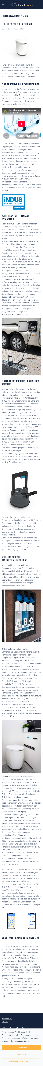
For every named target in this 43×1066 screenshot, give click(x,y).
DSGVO (5, 1021)
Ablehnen (21, 1054)
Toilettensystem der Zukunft (17, 24)
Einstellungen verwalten (21, 1061)
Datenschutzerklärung (20, 1041)
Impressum (7, 1019)
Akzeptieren (21, 1047)
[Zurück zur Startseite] (21, 4)
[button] (3, 4)
